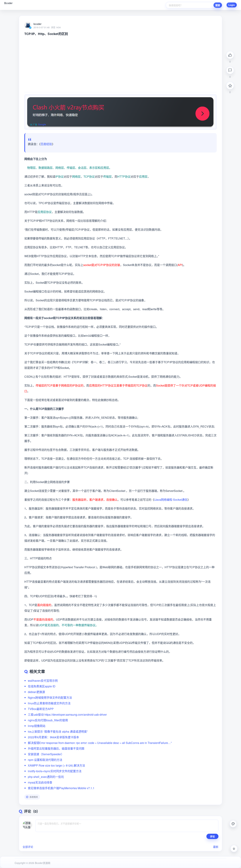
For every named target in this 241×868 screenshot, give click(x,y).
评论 (212, 836)
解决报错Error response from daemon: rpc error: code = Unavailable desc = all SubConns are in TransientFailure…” (100, 743)
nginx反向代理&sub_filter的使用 (48, 720)
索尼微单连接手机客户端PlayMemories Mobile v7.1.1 (61, 788)
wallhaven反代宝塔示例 (43, 681)
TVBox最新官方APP (41, 709)
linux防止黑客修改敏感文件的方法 (49, 703)
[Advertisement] (120, 62)
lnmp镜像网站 (36, 726)
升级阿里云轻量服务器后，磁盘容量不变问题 (56, 748)
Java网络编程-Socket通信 (171, 500)
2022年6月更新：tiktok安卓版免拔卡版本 (53, 737)
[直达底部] (233, 848)
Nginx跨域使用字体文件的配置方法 (50, 697)
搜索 (217, 5)
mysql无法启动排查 (40, 782)
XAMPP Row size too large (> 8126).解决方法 (56, 765)
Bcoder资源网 (42, 863)
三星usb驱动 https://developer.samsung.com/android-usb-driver (67, 714)
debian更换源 (36, 692)
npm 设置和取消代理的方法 (45, 760)
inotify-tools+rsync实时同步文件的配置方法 (55, 771)
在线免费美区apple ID (41, 686)
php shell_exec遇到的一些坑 (46, 777)
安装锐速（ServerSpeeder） (46, 754)
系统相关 (33, 796)
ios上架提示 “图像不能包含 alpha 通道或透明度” (58, 731)
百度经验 (46, 144)
